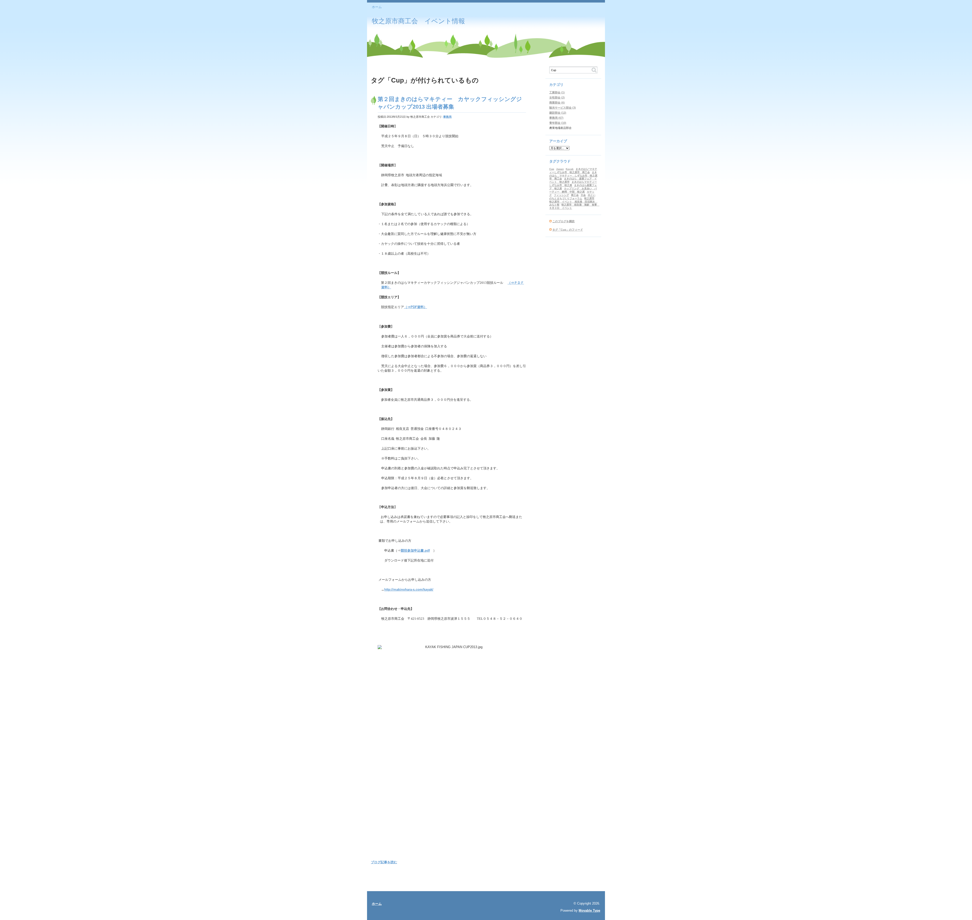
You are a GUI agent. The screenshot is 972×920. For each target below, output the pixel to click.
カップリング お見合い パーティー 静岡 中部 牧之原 (573, 190)
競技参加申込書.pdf (415, 550)
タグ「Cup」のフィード (567, 229)
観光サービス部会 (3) (562, 107)
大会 (583, 195)
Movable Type (589, 910)
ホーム (377, 7)
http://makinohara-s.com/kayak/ (408, 589)
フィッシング (561, 195)
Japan (560, 169)
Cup (551, 169)
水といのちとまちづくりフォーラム (572, 197)
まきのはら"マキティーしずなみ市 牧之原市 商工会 (573, 171)
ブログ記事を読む (384, 862)
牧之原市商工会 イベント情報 (418, 21)
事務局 (447, 116)
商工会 (575, 195)
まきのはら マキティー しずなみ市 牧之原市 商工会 (573, 175)
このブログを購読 (563, 221)
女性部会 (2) (557, 97)
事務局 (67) (556, 117)
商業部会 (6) (557, 102)
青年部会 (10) (557, 122)
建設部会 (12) (557, 112)
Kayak (570, 169)
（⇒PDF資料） (415, 307)
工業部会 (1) (557, 92)
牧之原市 (589, 198)
